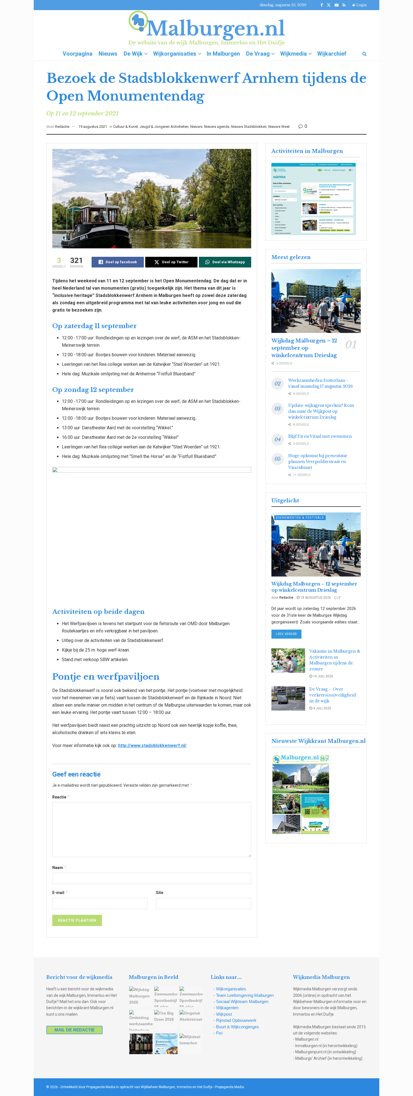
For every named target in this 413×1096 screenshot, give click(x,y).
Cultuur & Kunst (125, 126)
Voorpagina (77, 53)
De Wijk (133, 53)
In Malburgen (223, 53)
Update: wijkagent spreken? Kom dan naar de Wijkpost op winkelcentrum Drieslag (321, 411)
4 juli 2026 (321, 708)
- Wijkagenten (226, 1007)
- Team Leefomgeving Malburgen (244, 995)
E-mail (60, 892)
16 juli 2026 (322, 676)
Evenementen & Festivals (300, 517)
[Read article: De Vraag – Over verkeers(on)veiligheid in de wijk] (288, 698)
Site (159, 892)
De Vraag (258, 53)
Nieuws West (279, 126)
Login (361, 5)
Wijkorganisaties (174, 53)
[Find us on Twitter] (329, 5)
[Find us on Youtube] (337, 5)
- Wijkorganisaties (230, 988)
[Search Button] (364, 54)
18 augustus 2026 (315, 598)
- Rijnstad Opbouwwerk (235, 1020)
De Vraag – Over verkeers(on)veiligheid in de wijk (332, 695)
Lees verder (288, 634)
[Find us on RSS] (344, 5)
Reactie (61, 797)
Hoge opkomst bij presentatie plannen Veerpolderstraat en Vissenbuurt (317, 461)
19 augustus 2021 (92, 126)
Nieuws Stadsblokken (249, 126)
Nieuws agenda (216, 126)
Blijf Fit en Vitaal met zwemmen (319, 436)
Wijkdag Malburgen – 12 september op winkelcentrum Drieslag (304, 348)
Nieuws (108, 53)
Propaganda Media (229, 1087)
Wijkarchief (331, 53)
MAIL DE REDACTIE (75, 1029)
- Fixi (218, 1033)
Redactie (62, 126)
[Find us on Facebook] (322, 5)
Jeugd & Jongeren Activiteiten (164, 126)
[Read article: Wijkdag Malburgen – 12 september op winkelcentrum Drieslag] (316, 301)
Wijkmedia (293, 53)
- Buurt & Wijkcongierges (236, 1026)
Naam (59, 867)
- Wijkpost (223, 1014)
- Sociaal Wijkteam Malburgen (241, 1001)
